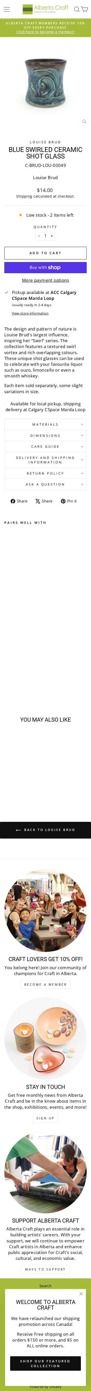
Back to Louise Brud (49, 830)
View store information (30, 313)
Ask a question (45, 484)
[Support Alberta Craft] (45, 1172)
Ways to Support (45, 1269)
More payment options (45, 280)
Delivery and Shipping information (45, 460)
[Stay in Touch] (45, 1038)
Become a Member (45, 984)
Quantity (45, 226)
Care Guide (45, 446)
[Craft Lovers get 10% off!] (45, 910)
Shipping (24, 196)
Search (45, 1285)
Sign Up (45, 1118)
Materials (45, 424)
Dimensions (45, 435)
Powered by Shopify (45, 1387)
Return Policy (45, 473)
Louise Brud (45, 142)
